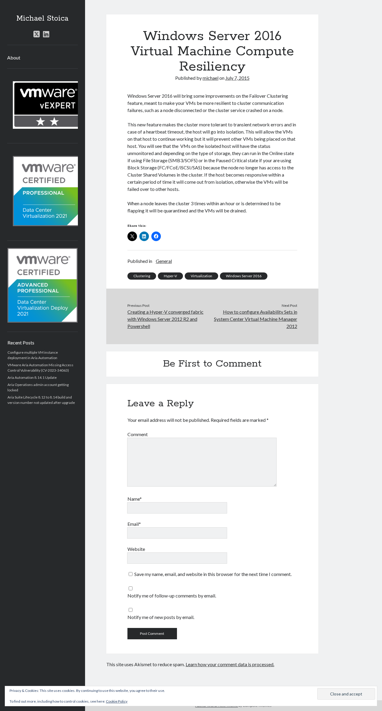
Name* (134, 499)
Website (136, 549)
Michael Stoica (42, 18)
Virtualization (201, 276)
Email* (134, 524)
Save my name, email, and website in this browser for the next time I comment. (213, 574)
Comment (137, 434)
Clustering (141, 276)
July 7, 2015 (237, 78)
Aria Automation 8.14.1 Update (32, 377)
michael (210, 78)
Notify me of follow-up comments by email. (171, 595)
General (164, 261)
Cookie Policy (116, 701)
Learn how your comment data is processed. (230, 664)
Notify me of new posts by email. (160, 617)
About (13, 57)
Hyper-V (170, 276)
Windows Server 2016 (243, 276)
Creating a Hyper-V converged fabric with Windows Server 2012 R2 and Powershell (165, 319)
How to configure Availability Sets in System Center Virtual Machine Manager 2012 (255, 319)
